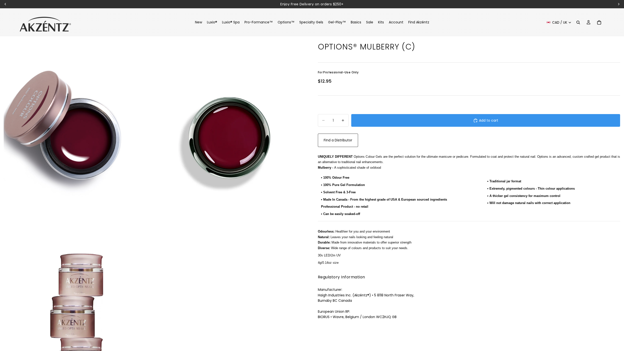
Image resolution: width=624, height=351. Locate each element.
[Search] (578, 22)
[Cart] (599, 22)
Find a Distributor (338, 140)
